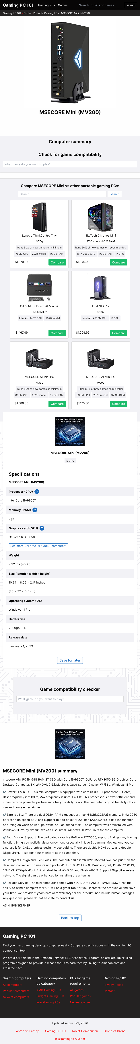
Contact (109, 991)
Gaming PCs (46, 5)
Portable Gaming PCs (46, 13)
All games (76, 990)
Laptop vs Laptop (27, 1031)
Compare (57, 262)
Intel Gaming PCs (48, 1002)
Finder (27, 13)
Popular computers (16, 991)
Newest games (80, 1002)
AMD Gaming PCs (48, 990)
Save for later (70, 660)
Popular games (80, 996)
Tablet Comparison (85, 1031)
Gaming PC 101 (12, 13)
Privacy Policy (113, 985)
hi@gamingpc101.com (70, 1039)
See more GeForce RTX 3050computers (38, 546)
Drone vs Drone (114, 1031)
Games (62, 5)
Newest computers (16, 997)
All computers (12, 985)
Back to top (70, 918)
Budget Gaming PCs (50, 996)
